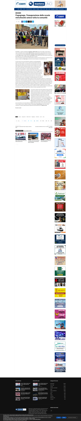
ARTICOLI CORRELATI (19, 130)
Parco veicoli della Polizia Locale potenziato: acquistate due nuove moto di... (43, 389)
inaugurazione (24, 116)
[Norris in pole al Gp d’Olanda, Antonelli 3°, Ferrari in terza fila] (17, 398)
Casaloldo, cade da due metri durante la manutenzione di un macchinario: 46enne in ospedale (33, 141)
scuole (41, 116)
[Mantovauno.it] (40, 3)
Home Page (42, 139)
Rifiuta (64, 417)
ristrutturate (37, 116)
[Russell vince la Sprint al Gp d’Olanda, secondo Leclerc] (35, 398)
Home (16, 11)
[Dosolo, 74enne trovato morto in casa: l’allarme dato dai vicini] (21, 136)
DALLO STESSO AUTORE (27, 130)
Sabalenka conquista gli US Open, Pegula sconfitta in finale (23, 127)
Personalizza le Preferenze (72, 417)
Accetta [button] (59, 417)
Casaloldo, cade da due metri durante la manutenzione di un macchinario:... (25, 389)
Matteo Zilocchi (29, 116)
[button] (65, 9)
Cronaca (19, 11)
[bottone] (60, 45)
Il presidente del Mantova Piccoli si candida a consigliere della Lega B (43, 127)
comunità (19, 116)
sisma (43, 116)
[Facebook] (51, 411)
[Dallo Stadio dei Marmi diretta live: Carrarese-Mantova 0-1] (46, 136)
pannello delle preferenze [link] (36, 419)
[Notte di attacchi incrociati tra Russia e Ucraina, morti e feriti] (35, 394)
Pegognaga (33, 116)
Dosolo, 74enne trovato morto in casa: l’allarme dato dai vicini (25, 384)
